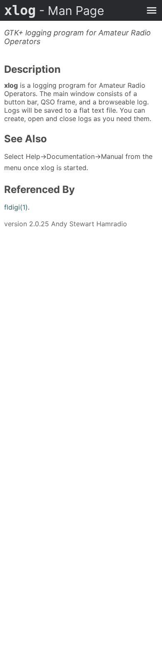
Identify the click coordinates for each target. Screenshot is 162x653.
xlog (54, 10)
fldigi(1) (16, 207)
